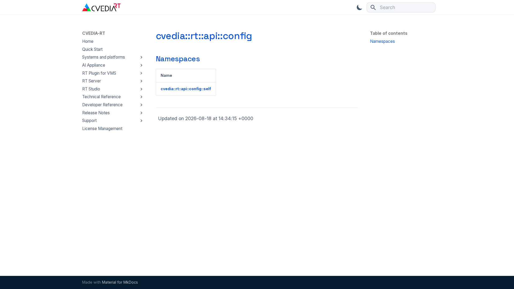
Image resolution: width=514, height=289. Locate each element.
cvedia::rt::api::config (204, 36)
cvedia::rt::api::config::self (186, 88)
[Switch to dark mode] (359, 7)
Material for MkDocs (120, 282)
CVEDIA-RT (93, 33)
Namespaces (178, 58)
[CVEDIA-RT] (101, 7)
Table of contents (388, 33)
